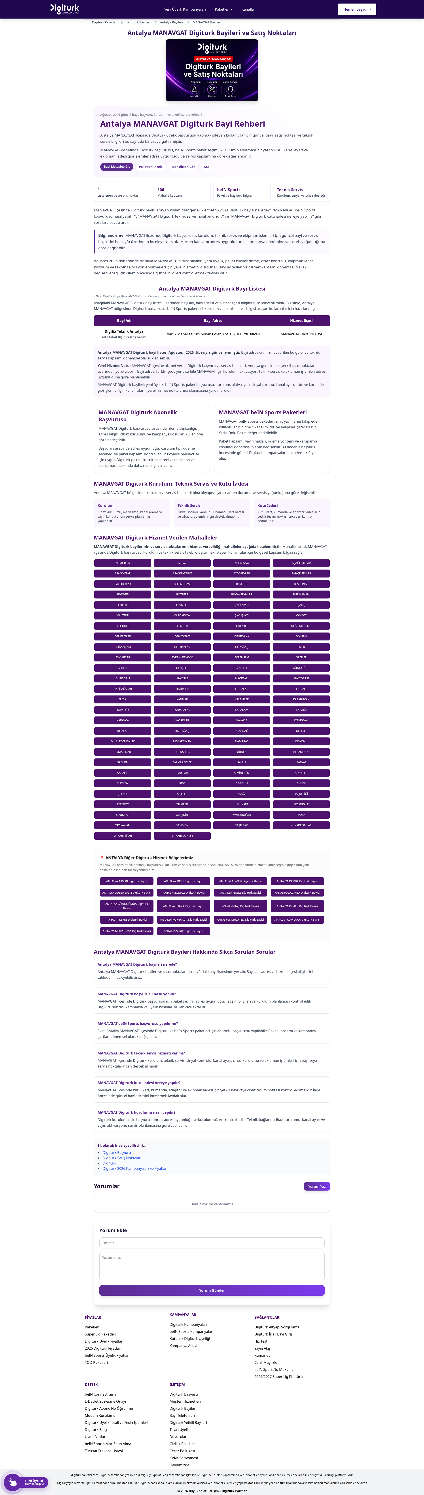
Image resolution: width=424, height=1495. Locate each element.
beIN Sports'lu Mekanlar (274, 1369)
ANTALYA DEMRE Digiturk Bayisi (297, 881)
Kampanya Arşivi (183, 1345)
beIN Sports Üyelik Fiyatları (107, 1355)
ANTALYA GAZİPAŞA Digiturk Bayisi (297, 893)
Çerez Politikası (182, 1450)
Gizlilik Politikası (183, 1443)
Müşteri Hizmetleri (185, 1401)
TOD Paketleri (96, 1362)
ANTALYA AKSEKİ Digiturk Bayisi (126, 881)
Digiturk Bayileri (183, 1408)
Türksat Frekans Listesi (104, 1450)
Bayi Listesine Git (117, 166)
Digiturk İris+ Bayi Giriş (273, 1334)
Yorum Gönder (212, 1290)
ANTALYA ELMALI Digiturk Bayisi (183, 893)
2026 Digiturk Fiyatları (103, 1348)
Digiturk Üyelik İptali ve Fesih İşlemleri (116, 1422)
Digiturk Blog (96, 1429)
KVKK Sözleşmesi (184, 1457)
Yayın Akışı (263, 1348)
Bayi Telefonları (182, 1415)
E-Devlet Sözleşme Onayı (105, 1401)
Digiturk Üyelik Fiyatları (104, 1341)
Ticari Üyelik (180, 1429)
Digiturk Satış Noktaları (122, 1157)
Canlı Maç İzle (265, 1362)
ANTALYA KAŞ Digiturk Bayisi (240, 906)
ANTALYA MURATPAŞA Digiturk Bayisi (127, 931)
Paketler (224, 9)
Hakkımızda (179, 1465)
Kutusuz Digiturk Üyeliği (190, 1338)
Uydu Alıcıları (95, 1436)
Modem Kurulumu (100, 1415)
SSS (207, 167)
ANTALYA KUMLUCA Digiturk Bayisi (297, 919)
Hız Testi (261, 1341)
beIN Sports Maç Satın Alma (108, 1443)
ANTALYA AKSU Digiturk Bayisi (183, 881)
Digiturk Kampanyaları (188, 1324)
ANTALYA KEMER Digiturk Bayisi (297, 906)
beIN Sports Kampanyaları (191, 1331)
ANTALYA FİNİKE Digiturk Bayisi (240, 893)
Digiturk (109, 1163)
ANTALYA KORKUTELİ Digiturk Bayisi (240, 919)
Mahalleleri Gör (183, 167)
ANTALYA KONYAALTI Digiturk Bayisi (183, 919)
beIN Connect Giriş (100, 1394)
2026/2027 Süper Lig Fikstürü (278, 1376)
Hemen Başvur (357, 9)
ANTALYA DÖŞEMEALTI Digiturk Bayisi (126, 893)
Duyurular (178, 1436)
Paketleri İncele (151, 167)
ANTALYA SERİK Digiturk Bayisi (183, 931)
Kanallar (248, 9)
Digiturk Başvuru (117, 1152)
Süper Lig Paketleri (100, 1334)
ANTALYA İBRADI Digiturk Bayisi (183, 906)
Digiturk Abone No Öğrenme (109, 1408)
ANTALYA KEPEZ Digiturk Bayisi (127, 919)
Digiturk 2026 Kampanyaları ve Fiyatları (135, 1168)
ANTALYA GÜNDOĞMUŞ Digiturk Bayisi (126, 906)
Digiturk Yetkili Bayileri (188, 1422)
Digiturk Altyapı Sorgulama (276, 1327)
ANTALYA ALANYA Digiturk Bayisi (240, 881)
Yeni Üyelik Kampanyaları (185, 9)
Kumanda (262, 1355)
